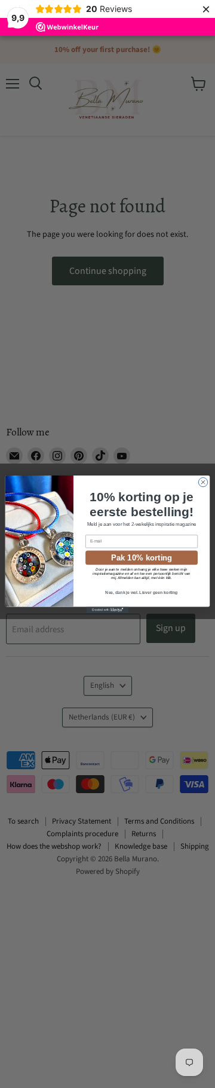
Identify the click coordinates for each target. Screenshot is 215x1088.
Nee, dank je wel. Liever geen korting (141, 592)
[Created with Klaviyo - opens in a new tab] (107, 610)
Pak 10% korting (141, 557)
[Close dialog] (202, 481)
